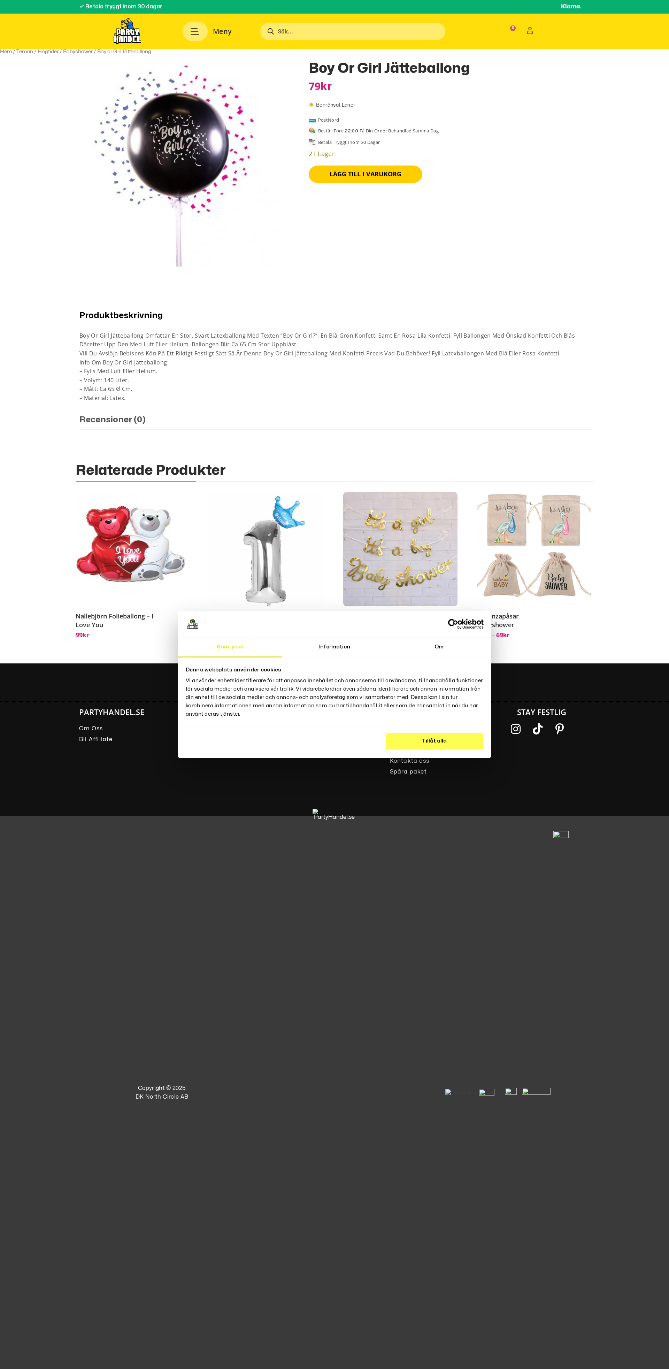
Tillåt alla (434, 741)
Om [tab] (439, 646)
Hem (6, 51)
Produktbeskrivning (121, 316)
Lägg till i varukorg (365, 174)
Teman (24, 51)
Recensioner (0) (112, 420)
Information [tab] (334, 646)
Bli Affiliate (96, 739)
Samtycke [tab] (230, 646)
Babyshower (78, 51)
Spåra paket (408, 772)
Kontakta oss (409, 761)
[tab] (335, 354)
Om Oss (91, 728)
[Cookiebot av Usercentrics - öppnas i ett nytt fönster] (453, 624)
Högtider (48, 51)
